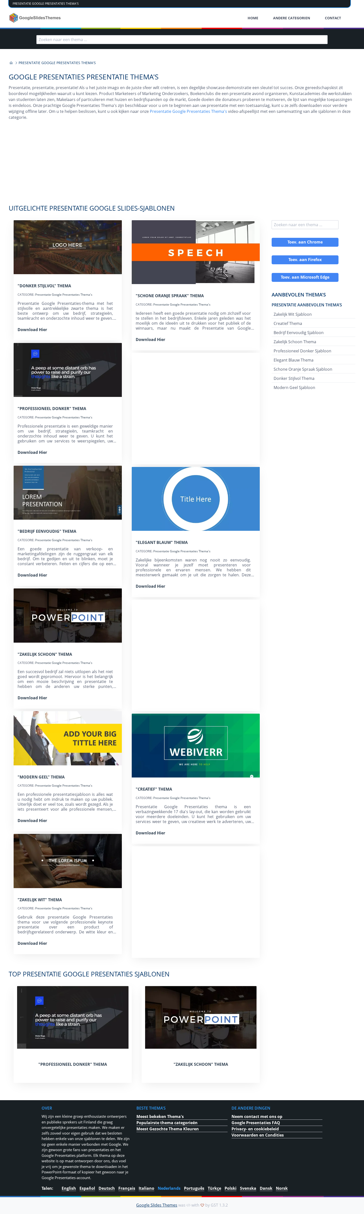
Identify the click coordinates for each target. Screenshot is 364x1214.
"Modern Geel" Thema (41, 777)
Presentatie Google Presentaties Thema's (188, 111)
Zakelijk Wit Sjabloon (293, 314)
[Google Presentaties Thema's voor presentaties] (11, 63)
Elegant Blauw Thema (293, 360)
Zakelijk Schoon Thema (295, 341)
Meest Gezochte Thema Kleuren (167, 1129)
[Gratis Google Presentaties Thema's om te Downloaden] (35, 18)
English (69, 1188)
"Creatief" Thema (154, 789)
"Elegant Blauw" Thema (162, 542)
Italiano (146, 1188)
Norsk (282, 1188)
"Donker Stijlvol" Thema (44, 286)
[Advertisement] (182, 164)
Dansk (266, 1188)
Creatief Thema (288, 323)
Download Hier (32, 329)
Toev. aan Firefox (305, 259)
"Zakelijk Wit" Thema (40, 899)
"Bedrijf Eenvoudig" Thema (47, 531)
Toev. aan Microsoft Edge (305, 277)
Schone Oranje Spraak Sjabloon (303, 369)
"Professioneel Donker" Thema (52, 408)
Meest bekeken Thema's (160, 1116)
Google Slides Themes (156, 1205)
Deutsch (107, 1188)
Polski (230, 1188)
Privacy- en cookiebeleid (255, 1129)
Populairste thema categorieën (167, 1122)
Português (194, 1188)
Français (126, 1188)
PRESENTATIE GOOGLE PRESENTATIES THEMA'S (46, 3)
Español (87, 1188)
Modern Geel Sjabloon (294, 387)
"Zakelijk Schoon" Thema (45, 654)
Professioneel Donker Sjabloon (302, 351)
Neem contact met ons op (257, 1116)
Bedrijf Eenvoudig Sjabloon (299, 332)
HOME (253, 18)
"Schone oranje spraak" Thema (170, 295)
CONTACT (333, 18)
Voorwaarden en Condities (258, 1135)
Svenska (248, 1188)
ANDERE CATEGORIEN (291, 18)
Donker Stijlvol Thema (294, 378)
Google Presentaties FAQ (256, 1122)
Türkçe (214, 1188)
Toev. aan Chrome (305, 242)
